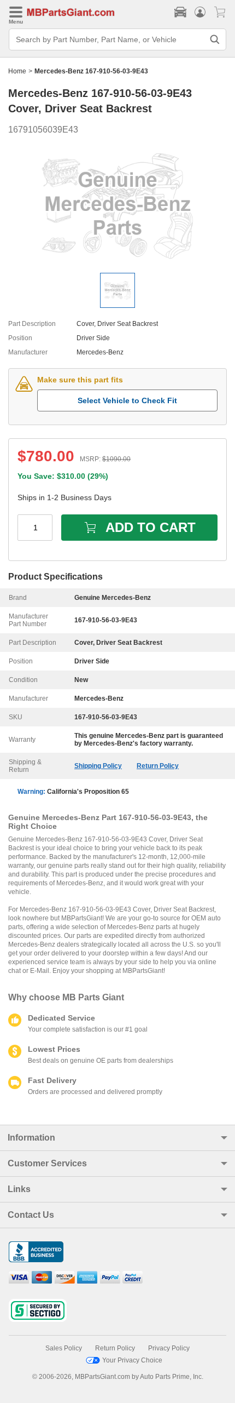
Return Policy (158, 766)
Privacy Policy (169, 1348)
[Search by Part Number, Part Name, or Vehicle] (214, 39)
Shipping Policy (98, 766)
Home (17, 71)
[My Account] (200, 12)
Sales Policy (63, 1348)
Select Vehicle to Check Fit (127, 400)
